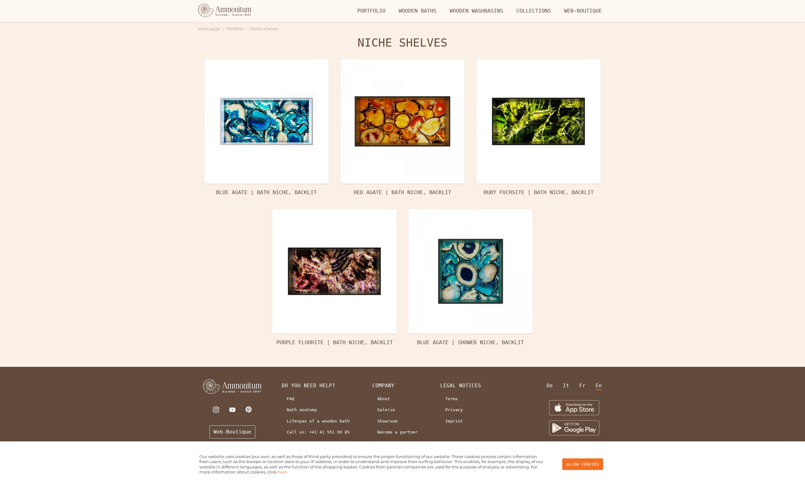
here (282, 471)
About (383, 398)
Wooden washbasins (476, 11)
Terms (451, 398)
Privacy (454, 409)
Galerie (386, 409)
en (599, 386)
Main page (209, 28)
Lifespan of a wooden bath (318, 421)
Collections (533, 11)
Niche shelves (264, 28)
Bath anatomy (302, 409)
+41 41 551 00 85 (329, 432)
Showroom (387, 421)
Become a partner (397, 432)
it (566, 386)
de (550, 386)
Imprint (454, 421)
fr (582, 386)
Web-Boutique (583, 11)
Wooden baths (417, 11)
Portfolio (371, 11)
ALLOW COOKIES (582, 464)
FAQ (290, 398)
